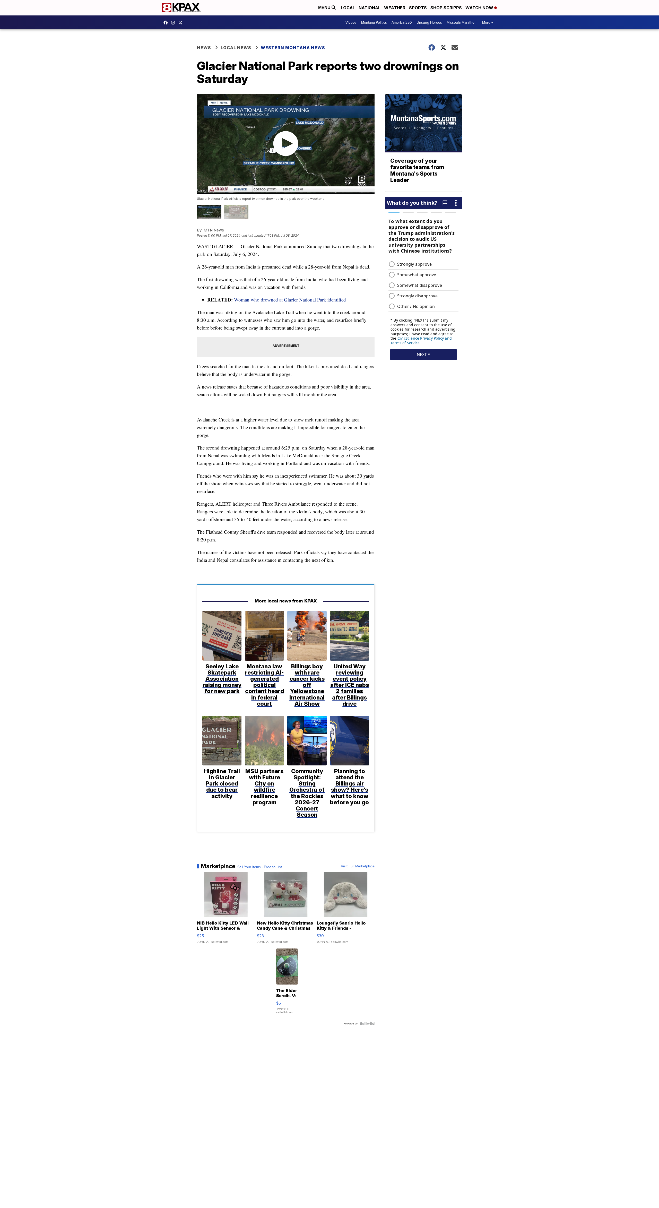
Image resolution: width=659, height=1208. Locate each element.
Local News (236, 47)
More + (487, 22)
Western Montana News (293, 47)
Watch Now (479, 7)
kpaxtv (166, 23)
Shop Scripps (446, 7)
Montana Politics (374, 22)
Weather (394, 7)
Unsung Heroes (429, 22)
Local (348, 7)
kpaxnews (181, 23)
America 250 (402, 22)
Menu (325, 7)
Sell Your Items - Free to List (259, 867)
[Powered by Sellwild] (367, 1023)
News (204, 47)
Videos (351, 22)
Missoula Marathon (461, 22)
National (369, 7)
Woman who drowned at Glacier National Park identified (290, 299)
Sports (418, 7)
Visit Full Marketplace (358, 866)
